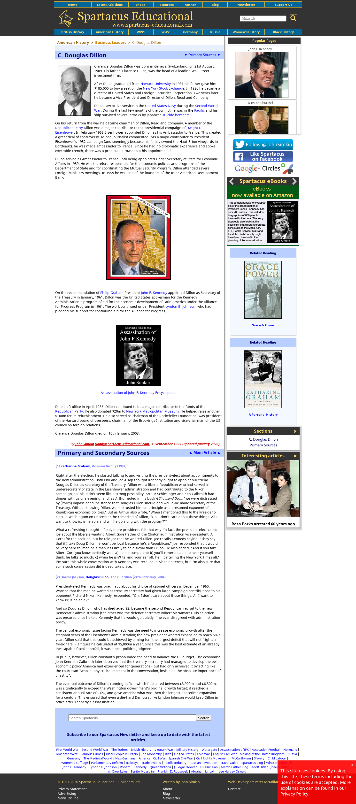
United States (184, 754)
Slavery (259, 758)
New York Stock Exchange (163, 88)
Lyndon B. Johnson (180, 306)
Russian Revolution (203, 762)
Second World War (95, 749)
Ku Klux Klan (209, 767)
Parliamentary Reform (107, 762)
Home (72, 4)
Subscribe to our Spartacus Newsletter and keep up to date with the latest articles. (138, 737)
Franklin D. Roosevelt (173, 771)
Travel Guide (229, 762)
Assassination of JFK (234, 749)
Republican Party (69, 127)
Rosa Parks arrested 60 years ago (263, 524)
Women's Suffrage (74, 762)
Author (190, 4)
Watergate (209, 749)
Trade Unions (151, 762)
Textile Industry (175, 762)
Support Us (283, 4)
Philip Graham (112, 292)
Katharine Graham (75, 466)
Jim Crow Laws (117, 771)
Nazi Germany (125, 758)
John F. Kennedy (154, 292)
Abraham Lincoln (203, 771)
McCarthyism (241, 758)
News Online (68, 798)
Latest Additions (110, 4)
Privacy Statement (72, 789)
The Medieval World (98, 758)
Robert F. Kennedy (133, 767)
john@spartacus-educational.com (122, 444)
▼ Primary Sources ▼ (202, 54)
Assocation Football (266, 749)
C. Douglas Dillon (263, 439)
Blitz (168, 754)
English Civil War (225, 754)
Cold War (203, 754)
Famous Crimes (92, 754)
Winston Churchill (260, 102)
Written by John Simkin (181, 782)
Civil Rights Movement (212, 758)
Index (140, 4)
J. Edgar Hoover (185, 767)
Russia (215, 32)
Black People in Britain (122, 754)
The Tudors (119, 749)
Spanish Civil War (181, 758)
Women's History (246, 32)
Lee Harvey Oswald (232, 771)
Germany (190, 32)
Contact (234, 789)
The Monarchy (151, 754)
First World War (67, 749)
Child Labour (277, 758)
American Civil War (152, 758)
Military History (187, 749)
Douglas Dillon (97, 577)
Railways (132, 762)
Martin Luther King (234, 767)
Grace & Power (263, 325)
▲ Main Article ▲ (205, 452)
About (167, 789)
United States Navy (160, 105)
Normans (290, 749)
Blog (215, 4)
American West (66, 754)
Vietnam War (164, 749)
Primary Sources (263, 445)
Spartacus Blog (252, 762)
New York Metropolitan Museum (152, 411)
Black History (283, 32)
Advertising (67, 793)
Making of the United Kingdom (262, 754)
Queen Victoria (160, 767)
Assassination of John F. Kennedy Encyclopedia (139, 392)
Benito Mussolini (143, 771)
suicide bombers (176, 115)
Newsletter (246, 4)
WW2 (166, 32)
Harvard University (155, 83)
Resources (165, 4)
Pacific (199, 110)
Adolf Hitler (259, 767)
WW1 (141, 32)
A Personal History (263, 414)
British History (141, 749)
